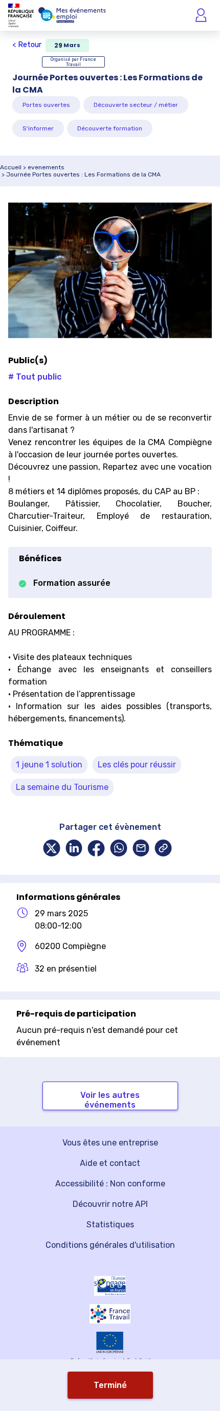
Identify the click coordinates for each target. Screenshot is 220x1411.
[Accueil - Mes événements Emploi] (72, 15)
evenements (46, 167)
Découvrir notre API (110, 1204)
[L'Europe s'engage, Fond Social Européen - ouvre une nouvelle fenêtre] (110, 1286)
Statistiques (110, 1224)
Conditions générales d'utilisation (110, 1245)
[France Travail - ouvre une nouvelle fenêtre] (110, 1314)
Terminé (110, 1385)
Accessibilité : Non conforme (110, 1183)
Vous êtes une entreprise (110, 1143)
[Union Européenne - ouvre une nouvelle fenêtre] (110, 1342)
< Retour (26, 44)
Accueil (10, 167)
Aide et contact (110, 1163)
